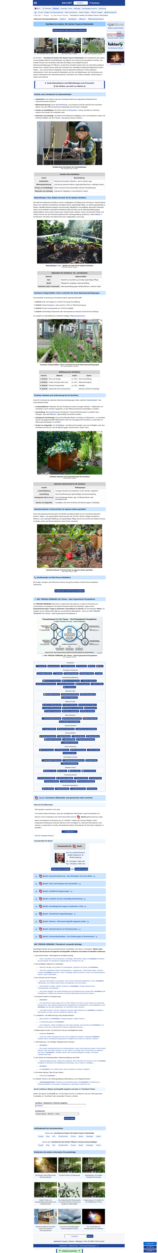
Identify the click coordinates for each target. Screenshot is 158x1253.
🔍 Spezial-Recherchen (62, 788)
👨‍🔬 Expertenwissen (53, 666)
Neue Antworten (71, 12)
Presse (56, 8)
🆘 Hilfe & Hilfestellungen (78, 750)
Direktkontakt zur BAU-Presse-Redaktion (69, 591)
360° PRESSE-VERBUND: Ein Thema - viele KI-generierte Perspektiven (66, 612)
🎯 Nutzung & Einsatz (93, 736)
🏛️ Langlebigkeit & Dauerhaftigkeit (69, 721)
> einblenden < (150, 1244)
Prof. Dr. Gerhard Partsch (44, 836)
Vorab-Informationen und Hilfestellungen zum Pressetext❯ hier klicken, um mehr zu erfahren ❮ (70, 84)
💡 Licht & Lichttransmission (86, 781)
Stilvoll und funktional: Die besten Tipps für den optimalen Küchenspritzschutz (45, 1228)
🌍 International (91, 788)
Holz (59, 266)
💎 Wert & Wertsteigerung (88, 694)
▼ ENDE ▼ (150, 1251)
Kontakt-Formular (81, 869)
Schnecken (72, 110)
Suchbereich (40, 1111)
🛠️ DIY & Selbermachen (61, 750)
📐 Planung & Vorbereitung (47, 736)
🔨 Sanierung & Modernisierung (51, 718)
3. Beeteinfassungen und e (52, 1022)
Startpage (89, 1136)
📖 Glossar (91, 666)
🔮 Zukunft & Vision (95, 778)
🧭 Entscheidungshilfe (82, 684)
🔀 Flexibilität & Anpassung (53, 739)
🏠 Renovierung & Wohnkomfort (72, 718)
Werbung (102, 8)
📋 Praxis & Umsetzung (46, 750)
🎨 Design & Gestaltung (87, 711)
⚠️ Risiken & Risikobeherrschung (45, 684)
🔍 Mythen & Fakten (97, 684)
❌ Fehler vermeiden (93, 750)
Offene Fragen (96, 12)
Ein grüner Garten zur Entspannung (69, 1175)
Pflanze (82, 19)
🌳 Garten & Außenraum (70, 705)
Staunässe (90, 417)
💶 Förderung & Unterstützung (85, 739)
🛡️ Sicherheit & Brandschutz (66, 729)
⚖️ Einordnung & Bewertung (66, 684)
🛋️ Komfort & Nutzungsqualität (51, 708)
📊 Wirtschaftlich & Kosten (51, 694)
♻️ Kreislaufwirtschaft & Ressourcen (73, 760)
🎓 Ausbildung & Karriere (78, 788)
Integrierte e (47, 1033)
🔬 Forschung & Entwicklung (46, 778)
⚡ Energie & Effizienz (49, 729)
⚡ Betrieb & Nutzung (64, 736)
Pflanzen (53, 414)
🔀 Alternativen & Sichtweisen (51, 680)
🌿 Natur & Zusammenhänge (70, 763)
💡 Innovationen (81, 666)
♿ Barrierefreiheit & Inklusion (87, 705)
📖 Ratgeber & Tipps (50, 771)
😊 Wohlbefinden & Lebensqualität (73, 708)
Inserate (66, 8)
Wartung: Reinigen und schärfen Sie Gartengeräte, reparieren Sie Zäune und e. (69, 967)
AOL (54, 1136)
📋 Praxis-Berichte (48, 788)
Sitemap (79, 1241)
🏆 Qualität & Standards (71, 673)
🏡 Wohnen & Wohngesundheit (52, 705)
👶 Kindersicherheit (90, 708)
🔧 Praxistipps (58, 673)
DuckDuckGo (63, 1136)
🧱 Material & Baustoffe (90, 718)
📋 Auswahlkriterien (69, 687)
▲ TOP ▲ (150, 1247)
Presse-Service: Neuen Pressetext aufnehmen (69, 30)
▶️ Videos (100, 666)
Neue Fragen (84, 12)
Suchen (90, 1236)
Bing (47, 1136)
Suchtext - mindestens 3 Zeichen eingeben (51, 1103)
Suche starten (69, 1118)
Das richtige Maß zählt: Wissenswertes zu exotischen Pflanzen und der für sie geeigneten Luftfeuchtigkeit (69, 1202)
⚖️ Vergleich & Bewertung (88, 680)
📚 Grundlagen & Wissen (44, 673)
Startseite (57, 1241)
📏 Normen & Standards (51, 781)
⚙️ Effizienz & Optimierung (69, 697)
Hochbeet (72, 19)
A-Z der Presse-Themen (59, 15)
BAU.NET (67, 3)
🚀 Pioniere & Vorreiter (81, 778)
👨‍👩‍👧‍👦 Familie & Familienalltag (52, 711)
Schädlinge (60, 425)
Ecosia (73, 1136)
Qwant (81, 1136)
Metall (97, 214)
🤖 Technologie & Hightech (64, 778)
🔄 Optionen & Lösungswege (70, 680)
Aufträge (77, 8)
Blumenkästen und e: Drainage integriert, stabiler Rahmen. (62, 1018)
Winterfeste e (47, 1075)
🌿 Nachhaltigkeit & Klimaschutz (51, 760)
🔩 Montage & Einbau (70, 753)
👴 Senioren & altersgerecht (70, 711)
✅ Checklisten (62, 771)
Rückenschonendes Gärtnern (65, 181)
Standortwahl (92, 400)
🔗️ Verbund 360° (41, 666)
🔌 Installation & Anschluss (69, 742)
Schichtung (62, 105)
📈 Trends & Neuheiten (88, 771)
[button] (69, 831)
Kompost (50, 305)
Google (40, 1136)
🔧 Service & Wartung (78, 736)
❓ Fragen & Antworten (67, 666)
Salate (42, 516)
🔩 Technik (99, 673)
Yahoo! (98, 1136)
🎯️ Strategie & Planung (86, 673)
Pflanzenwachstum (95, 19)
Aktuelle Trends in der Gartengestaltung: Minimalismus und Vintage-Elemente (45, 1202)
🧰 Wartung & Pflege (68, 739)
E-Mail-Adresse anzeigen (61, 869)
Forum (50, 12)
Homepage (89, 8)
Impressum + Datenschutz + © (79, 1246)
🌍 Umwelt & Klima (91, 760)
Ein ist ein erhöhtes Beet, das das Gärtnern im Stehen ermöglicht (64, 1069)
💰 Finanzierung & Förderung (70, 694)
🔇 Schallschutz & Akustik (68, 781)
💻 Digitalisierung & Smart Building (86, 729)
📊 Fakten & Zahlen (74, 771)
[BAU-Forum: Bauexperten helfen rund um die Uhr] (35, 12)
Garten (62, 19)
